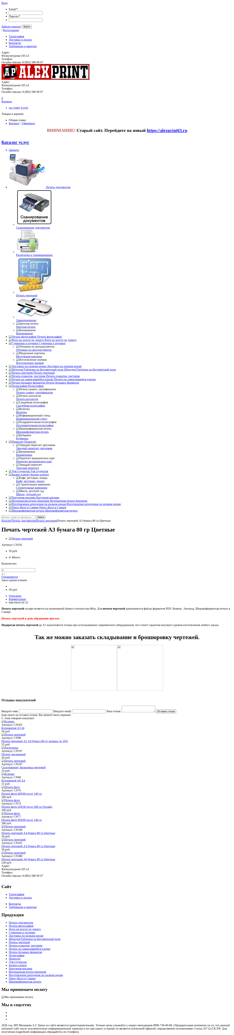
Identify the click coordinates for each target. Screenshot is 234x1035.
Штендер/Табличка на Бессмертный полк (90, 369)
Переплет (30, 441)
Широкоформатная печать (32, 431)
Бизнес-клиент (40, 474)
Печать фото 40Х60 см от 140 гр (21, 793)
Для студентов (39, 471)
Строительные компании (31, 487)
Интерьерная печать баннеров (68, 500)
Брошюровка (24, 454)
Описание (15, 595)
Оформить (28, 123)
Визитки (21, 412)
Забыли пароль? (11, 26)
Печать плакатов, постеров (63, 376)
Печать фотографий (49, 336)
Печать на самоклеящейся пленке (75, 379)
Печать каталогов (27, 399)
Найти (40, 517)
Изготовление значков (30, 363)
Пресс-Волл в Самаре (52, 507)
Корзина (14, 123)
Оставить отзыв (166, 711)
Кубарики (22, 438)
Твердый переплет (27, 468)
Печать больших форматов (62, 382)
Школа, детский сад (28, 494)
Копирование (24, 333)
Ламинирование (26, 320)
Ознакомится (9, 576)
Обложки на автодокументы (34, 349)
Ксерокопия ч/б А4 (13, 780)
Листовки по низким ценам (64, 366)
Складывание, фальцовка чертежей (23, 767)
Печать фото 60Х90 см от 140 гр (21, 819)
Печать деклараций (13, 754)
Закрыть (14, 150)
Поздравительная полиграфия (34, 425)
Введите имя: (9, 711)
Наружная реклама (47, 497)
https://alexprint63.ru (167, 130)
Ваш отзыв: (114, 711)
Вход (4, 3)
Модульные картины (29, 356)
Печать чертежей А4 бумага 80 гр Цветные (28, 833)
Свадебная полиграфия (30, 405)
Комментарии (17, 599)
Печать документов (58, 187)
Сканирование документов (33, 227)
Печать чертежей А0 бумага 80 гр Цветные (28, 859)
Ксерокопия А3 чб (12, 728)
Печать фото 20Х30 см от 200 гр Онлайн (26, 806)
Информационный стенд (31, 418)
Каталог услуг (15, 142)
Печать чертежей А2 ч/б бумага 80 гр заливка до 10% (34, 741)
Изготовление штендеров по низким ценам (94, 504)
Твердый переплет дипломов (34, 448)
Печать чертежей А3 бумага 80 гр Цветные (28, 846)
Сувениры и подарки (52, 343)
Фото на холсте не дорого (60, 340)
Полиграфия (36, 385)
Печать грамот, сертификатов (34, 392)
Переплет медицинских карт (34, 461)
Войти (27, 26)
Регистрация (11, 30)
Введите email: (62, 711)
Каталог (6, 520)
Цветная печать (25, 326)
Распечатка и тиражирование (34, 255)
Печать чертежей (26, 295)
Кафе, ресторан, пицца (30, 481)
